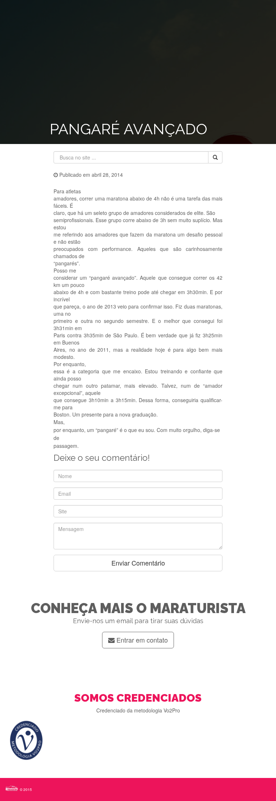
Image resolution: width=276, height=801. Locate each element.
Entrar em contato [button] (141, 639)
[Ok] (215, 157)
